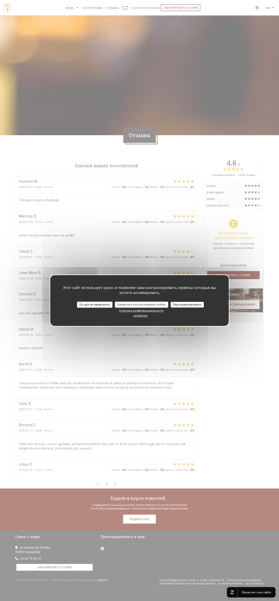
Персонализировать (187, 304)
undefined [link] (140, 316)
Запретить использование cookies (141, 304)
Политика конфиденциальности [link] (141, 310)
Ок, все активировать (94, 304)
